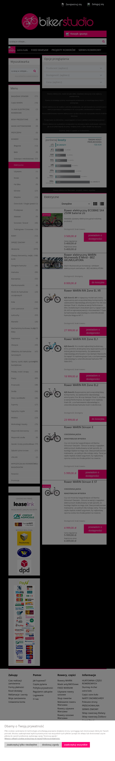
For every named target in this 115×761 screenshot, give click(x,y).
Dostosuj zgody (50, 744)
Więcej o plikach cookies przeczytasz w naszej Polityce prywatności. (32, 738)
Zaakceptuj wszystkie (76, 744)
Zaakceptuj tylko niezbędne (22, 744)
